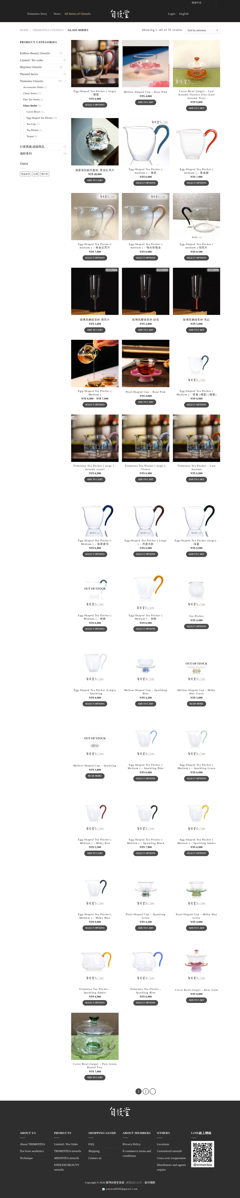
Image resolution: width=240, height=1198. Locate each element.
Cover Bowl (33, 111)
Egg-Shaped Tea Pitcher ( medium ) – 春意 (146, 171)
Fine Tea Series (31, 99)
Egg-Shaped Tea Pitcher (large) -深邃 (196, 542)
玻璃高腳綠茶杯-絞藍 (145, 319)
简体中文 (197, 2)
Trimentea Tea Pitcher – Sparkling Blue (145, 991)
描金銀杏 (25, 174)
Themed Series (29, 74)
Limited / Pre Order (66, 1144)
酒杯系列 (26, 153)
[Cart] (213, 3)
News (57, 13)
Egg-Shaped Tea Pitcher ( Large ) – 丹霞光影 (146, 542)
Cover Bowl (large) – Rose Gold (196, 990)
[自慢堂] (120, 14)
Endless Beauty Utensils (35, 53)
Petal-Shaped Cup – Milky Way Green (196, 916)
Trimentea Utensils (48, 30)
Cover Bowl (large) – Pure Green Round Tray (95, 1066)
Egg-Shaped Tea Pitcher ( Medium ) (95, 393)
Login (171, 13)
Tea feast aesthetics (32, 1151)
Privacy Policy (132, 1144)
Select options (95, 105)
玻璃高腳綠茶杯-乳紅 (196, 319)
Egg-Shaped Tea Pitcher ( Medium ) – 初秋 (146, 617)
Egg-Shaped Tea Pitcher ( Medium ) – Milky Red (95, 841)
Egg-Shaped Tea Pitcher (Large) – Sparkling (95, 692)
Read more (196, 704)
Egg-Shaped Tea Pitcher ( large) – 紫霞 (95, 93)
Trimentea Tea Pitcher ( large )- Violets (146, 467)
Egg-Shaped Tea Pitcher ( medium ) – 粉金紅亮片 (95, 246)
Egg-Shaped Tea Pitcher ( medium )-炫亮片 (196, 246)
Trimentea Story (37, 13)
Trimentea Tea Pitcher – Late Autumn (196, 467)
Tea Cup (31, 124)
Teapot (30, 136)
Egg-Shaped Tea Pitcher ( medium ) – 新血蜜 (196, 171)
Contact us (95, 1158)
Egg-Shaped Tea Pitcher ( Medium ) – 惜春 (95, 617)
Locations (163, 1144)
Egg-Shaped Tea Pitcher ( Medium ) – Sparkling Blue (146, 766)
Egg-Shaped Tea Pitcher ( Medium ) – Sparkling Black (145, 841)
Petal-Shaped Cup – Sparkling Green (146, 916)
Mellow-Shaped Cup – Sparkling (94, 765)
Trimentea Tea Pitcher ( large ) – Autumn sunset (94, 467)
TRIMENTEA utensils (67, 1151)
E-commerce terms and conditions (137, 1153)
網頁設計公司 (134, 1182)
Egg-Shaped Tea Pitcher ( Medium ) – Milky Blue (95, 916)
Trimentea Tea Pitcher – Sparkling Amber (95, 991)
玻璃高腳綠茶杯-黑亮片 (95, 319)
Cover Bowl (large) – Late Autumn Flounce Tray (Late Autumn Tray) (196, 94)
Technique (26, 1158)
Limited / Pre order (31, 60)
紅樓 (35, 174)
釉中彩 (44, 174)
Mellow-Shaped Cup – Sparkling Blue (145, 692)
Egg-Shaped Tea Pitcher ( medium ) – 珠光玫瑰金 (146, 246)
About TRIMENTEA (32, 1144)
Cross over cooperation (171, 1158)
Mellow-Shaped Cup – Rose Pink (145, 92)
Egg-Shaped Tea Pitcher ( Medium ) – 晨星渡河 (95, 542)
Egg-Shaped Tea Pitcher (40, 117)
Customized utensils (169, 1151)
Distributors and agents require (171, 1167)
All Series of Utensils (77, 13)
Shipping (94, 1151)
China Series (30, 93)
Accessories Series (33, 87)
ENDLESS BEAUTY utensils (66, 1167)
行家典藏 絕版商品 (32, 146)
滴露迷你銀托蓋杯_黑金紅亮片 (95, 170)
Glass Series (30, 105)
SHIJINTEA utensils (66, 1158)
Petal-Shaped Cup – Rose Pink (146, 392)
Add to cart (146, 102)
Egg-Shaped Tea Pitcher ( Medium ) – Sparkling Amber (196, 841)
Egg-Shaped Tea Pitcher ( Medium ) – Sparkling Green (196, 766)
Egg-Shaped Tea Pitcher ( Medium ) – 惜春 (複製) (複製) (196, 393)
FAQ (91, 1144)
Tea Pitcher (33, 130)
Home (24, 30)
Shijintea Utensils (31, 67)
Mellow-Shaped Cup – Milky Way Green (196, 692)
